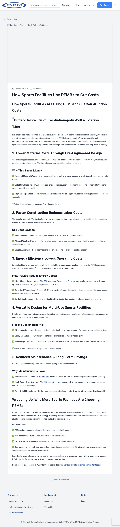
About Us (89, 5)
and (66, 281)
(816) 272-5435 (19, 501)
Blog (77, 5)
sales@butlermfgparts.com (23, 507)
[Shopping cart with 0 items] (115, 5)
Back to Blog (12, 19)
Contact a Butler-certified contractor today (82, 465)
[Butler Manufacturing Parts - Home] (14, 5)
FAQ (83, 501)
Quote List (48, 501)
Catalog (66, 5)
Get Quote (48, 507)
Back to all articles (61, 480)
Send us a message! (15, 513)
